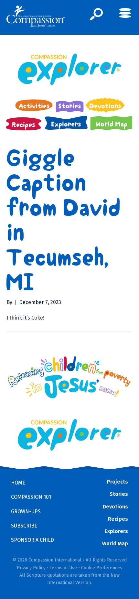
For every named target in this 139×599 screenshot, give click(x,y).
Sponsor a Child (32, 540)
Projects (117, 482)
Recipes (118, 519)
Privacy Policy (31, 568)
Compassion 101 (31, 497)
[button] (96, 14)
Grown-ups (26, 511)
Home (18, 483)
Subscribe (24, 526)
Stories (119, 494)
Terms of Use (63, 568)
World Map (115, 543)
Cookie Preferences (101, 568)
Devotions (115, 507)
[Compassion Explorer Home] (69, 69)
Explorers (116, 531)
